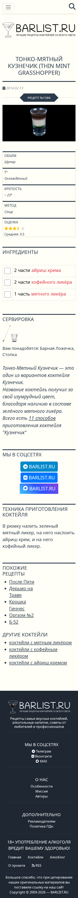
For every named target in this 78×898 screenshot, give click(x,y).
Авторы (41, 796)
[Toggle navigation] (8, 7)
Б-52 (13, 622)
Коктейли (35, 857)
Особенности (42, 786)
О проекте (16, 865)
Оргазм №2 (21, 615)
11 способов (42, 418)
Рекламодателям (41, 821)
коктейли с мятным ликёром (40, 642)
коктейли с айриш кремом (38, 662)
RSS (38, 865)
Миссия (41, 791)
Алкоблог (57, 857)
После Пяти (21, 582)
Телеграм (43, 751)
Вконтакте (43, 756)
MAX (43, 761)
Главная (14, 857)
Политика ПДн (41, 826)
